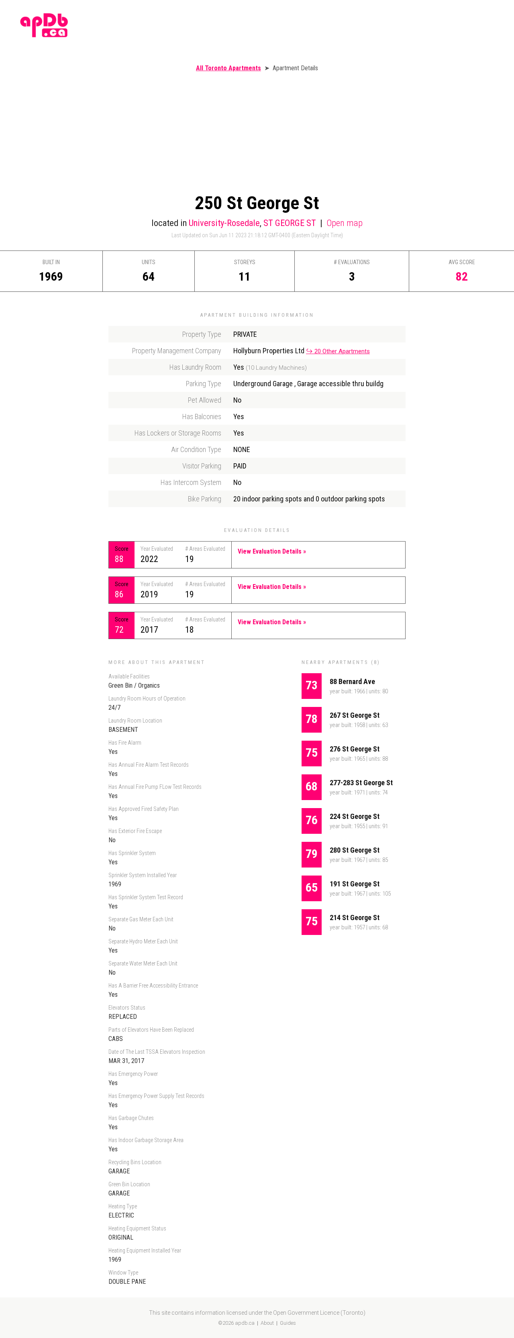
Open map (344, 223)
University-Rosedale (224, 223)
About (267, 1323)
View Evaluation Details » (272, 551)
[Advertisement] (257, 132)
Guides (288, 1323)
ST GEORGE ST (289, 223)
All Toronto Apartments (228, 68)
